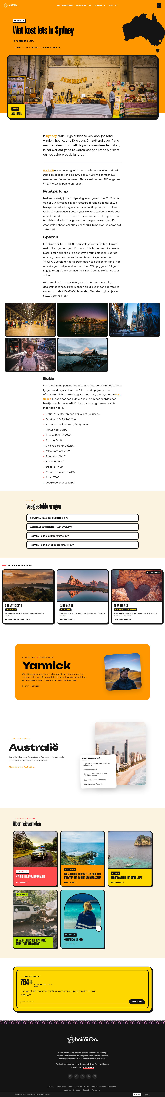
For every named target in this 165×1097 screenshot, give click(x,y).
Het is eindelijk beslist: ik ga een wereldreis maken (95, 775)
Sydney (51, 136)
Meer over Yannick (30, 686)
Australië (19, 21)
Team (70, 1087)
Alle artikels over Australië (20, 767)
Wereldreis (96, 1090)
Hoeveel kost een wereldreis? (95, 780)
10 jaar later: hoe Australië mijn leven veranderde (96, 765)
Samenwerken (61, 1087)
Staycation (77, 1090)
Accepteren (137, 1094)
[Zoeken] (159, 5)
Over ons (50, 1087)
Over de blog (83, 5)
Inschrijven (136, 1002)
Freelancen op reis (90, 770)
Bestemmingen (65, 5)
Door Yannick (51, 48)
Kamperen (67, 1090)
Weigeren (146, 1094)
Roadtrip (86, 1090)
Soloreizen (112, 1087)
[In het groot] (82, 87)
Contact (114, 5)
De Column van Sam (82, 1087)
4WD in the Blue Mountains (93, 784)
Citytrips (102, 1087)
